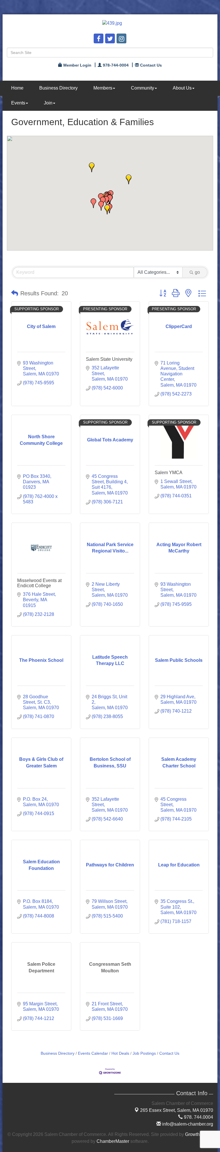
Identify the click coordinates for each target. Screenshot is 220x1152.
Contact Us (169, 1053)
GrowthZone (197, 1134)
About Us (182, 88)
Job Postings (144, 1053)
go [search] (197, 272)
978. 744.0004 (198, 1117)
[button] (128, 179)
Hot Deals (120, 1053)
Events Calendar (93, 1053)
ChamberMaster (113, 1141)
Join (48, 102)
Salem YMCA (168, 472)
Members (102, 88)
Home (17, 88)
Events (18, 102)
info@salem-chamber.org (187, 1124)
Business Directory (58, 88)
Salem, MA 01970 (176, 1110)
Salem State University (109, 359)
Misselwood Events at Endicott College (39, 583)
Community (142, 88)
